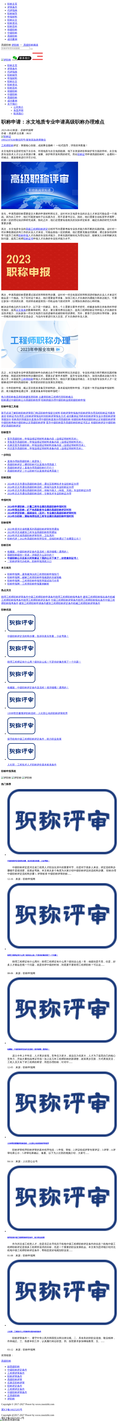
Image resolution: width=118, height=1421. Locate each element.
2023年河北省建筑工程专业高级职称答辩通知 (32, 532)
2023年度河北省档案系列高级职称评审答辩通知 (33, 529)
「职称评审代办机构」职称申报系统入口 (29, 561)
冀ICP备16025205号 (11, 1409)
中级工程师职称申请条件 (41, 597)
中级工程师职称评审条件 (64, 600)
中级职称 (12, 33)
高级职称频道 (30, 45)
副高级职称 (13, 1366)
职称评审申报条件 (71, 413)
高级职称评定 (13, 425)
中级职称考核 (8, 422)
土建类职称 (45, 397)
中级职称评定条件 (17, 1370)
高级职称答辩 (33, 400)
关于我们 (12, 104)
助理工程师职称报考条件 (68, 597)
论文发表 (21, 310)
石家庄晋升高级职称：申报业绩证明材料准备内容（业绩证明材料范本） (46, 445)
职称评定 (43, 229)
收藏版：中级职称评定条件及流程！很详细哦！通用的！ (38, 551)
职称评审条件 (14, 1376)
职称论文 (12, 20)
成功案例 (12, 39)
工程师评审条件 (16, 1373)
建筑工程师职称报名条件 (96, 597)
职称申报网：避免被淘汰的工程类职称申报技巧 (33, 574)
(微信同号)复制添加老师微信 (23, 139)
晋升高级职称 (68, 422)
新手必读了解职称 (11, 413)
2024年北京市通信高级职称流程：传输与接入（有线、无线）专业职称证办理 (49, 490)
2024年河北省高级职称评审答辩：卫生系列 (30, 535)
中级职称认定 (23, 422)
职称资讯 (12, 23)
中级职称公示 (18, 400)
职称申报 (23, 235)
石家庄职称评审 (16, 1382)
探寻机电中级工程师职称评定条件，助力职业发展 (26, 1237)
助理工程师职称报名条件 (91, 600)
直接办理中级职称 (41, 419)
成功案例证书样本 (76, 416)
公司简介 (18, 107)
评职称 (15, 45)
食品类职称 (20, 397)
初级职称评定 (98, 422)
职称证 (81, 154)
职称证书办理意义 (16, 416)
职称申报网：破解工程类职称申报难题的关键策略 (34, 577)
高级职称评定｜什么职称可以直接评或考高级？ (33, 471)
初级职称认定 (93, 419)
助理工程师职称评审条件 (14, 597)
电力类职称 (7, 397)
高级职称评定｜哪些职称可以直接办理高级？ (32, 464)
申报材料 (12, 16)
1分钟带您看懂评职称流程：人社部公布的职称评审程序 (28, 1143)
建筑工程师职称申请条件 (32, 603)
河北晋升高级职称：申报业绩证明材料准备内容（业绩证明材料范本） (45, 448)
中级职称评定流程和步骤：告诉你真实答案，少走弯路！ (28, 861)
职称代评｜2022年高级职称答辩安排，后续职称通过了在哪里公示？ (44, 538)
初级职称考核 (78, 419)
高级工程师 (32, 229)
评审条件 (12, 7)
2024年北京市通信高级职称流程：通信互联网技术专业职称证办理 (43, 484)
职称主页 (12, 4)
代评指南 (12, 10)
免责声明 (18, 110)
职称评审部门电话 (31, 413)
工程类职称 (27, 379)
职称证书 (28, 238)
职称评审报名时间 (36, 416)
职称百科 (12, 26)
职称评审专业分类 (96, 416)
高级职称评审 (38, 422)
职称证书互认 (83, 422)
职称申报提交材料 (50, 413)
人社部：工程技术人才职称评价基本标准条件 (24, 1331)
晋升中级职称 (53, 422)
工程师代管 (57, 397)
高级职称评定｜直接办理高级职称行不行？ (30, 467)
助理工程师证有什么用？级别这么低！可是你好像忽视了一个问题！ (32, 955)
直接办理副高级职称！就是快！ (24, 461)
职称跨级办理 (48, 400)
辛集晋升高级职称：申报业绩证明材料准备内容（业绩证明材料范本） (45, 442)
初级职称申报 (78, 400)
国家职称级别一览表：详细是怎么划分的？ (30, 555)
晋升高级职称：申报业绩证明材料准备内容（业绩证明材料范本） (43, 438)
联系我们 (18, 113)
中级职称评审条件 (17, 1392)
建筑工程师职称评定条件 (59, 603)
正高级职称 (13, 1395)
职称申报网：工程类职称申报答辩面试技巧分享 (33, 580)
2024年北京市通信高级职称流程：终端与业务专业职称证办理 (40, 487)
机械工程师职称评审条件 (86, 603)
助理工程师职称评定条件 (36, 600)
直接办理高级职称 (61, 419)
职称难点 (68, 397)
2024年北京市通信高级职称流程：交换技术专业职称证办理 (39, 493)
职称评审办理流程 (90, 413)
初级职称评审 (108, 419)
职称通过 (6, 400)
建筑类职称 (32, 397)
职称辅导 (12, 13)
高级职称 (12, 36)
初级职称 (12, 29)
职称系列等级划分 (21, 419)
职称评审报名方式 (56, 416)
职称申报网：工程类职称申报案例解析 (28, 584)
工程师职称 (7, 145)
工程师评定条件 (16, 1389)
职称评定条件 (14, 1386)
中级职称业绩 (63, 400)
